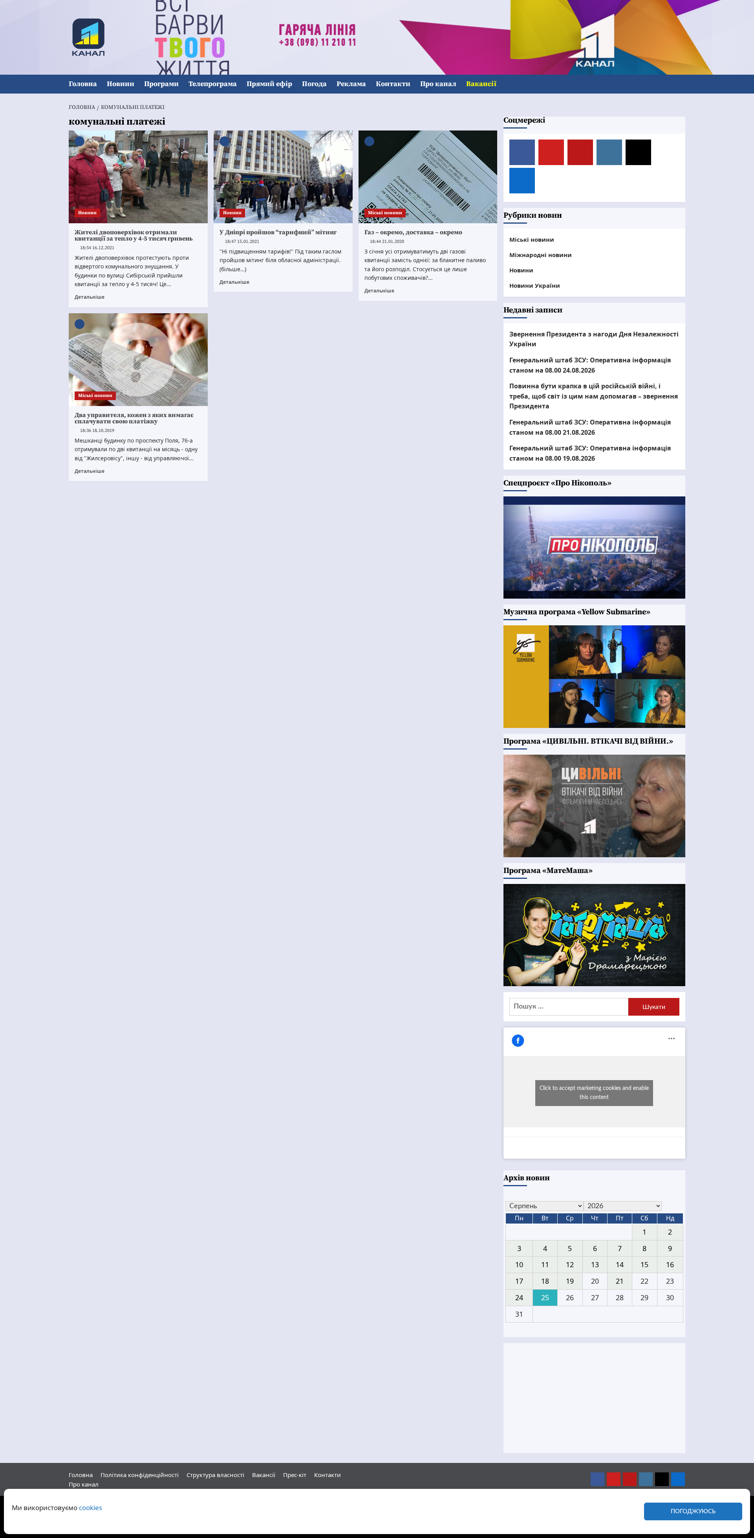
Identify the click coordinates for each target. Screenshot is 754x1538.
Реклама (351, 83)
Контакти (393, 83)
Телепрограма (212, 83)
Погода (314, 83)
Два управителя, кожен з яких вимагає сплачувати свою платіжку (134, 418)
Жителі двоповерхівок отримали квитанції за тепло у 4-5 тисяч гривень (133, 235)
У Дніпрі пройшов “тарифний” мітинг (278, 232)
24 (519, 1297)
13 (595, 1264)
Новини (120, 83)
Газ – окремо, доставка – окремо (413, 232)
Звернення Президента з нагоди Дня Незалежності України (594, 339)
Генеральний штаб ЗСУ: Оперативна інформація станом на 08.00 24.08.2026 (590, 365)
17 (519, 1281)
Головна (83, 83)
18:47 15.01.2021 (242, 241)
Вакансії (481, 83)
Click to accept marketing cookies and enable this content (594, 1093)
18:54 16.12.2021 (97, 248)
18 (545, 1281)
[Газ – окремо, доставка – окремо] (428, 176)
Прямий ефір (269, 83)
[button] (680, 84)
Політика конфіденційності (140, 1475)
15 (644, 1264)
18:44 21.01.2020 (387, 241)
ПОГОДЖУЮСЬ (693, 1511)
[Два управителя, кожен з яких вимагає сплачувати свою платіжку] (138, 359)
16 (670, 1264)
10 (519, 1264)
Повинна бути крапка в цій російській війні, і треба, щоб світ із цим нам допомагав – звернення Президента (593, 396)
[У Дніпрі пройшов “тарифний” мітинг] (283, 176)
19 (570, 1281)
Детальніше (89, 297)
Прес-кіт (294, 1475)
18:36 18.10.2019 (97, 431)
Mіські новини (385, 213)
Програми (161, 83)
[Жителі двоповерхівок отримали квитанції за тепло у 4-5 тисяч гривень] (138, 176)
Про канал (438, 83)
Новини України (534, 285)
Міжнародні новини (540, 255)
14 (620, 1264)
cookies (90, 1507)
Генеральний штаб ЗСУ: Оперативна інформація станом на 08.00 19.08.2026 (590, 453)
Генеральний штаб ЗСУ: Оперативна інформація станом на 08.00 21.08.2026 (590, 427)
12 (570, 1264)
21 (620, 1281)
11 (545, 1264)
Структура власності (215, 1475)
